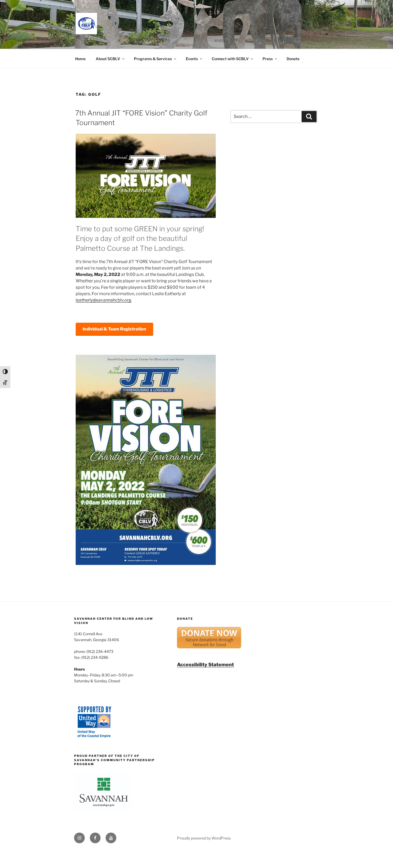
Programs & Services (153, 58)
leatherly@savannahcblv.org (103, 300)
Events (192, 58)
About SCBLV (108, 58)
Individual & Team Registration (114, 329)
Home (80, 58)
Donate (293, 58)
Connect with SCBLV (230, 58)
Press (268, 58)
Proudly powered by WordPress (204, 838)
